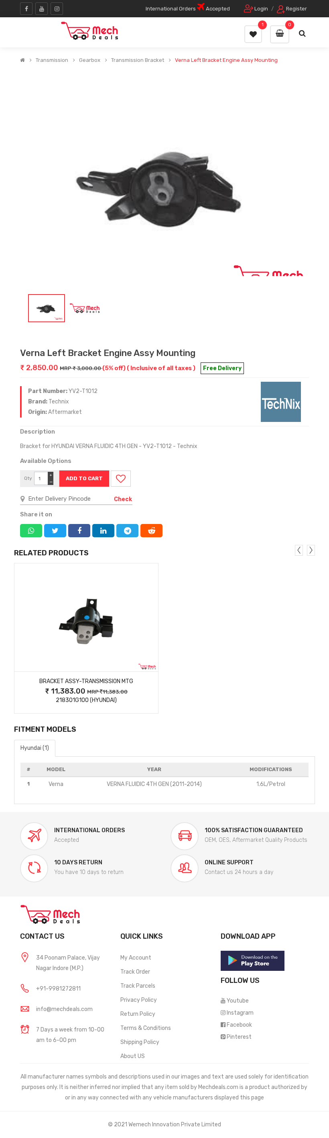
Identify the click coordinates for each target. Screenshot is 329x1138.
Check (123, 499)
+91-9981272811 (58, 988)
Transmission (52, 60)
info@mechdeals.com (64, 1009)
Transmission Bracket (137, 60)
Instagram (240, 1012)
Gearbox (89, 60)
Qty (28, 478)
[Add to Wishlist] (121, 479)
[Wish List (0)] (253, 34)
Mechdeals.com (218, 1087)
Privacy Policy (138, 1000)
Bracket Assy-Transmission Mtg (86, 681)
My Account (135, 957)
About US (132, 1056)
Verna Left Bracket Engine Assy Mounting (226, 60)
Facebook (239, 1024)
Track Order (135, 971)
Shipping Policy (139, 1042)
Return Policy (137, 1014)
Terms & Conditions (145, 1028)
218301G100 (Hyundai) (86, 700)
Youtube (238, 1000)
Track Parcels (137, 985)
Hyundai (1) (34, 748)
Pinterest (239, 1037)
